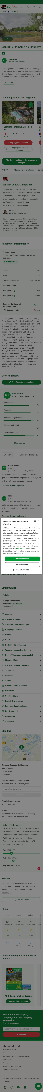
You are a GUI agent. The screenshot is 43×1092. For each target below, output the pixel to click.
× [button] (38, 521)
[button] (21, 570)
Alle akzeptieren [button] (22, 559)
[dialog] (21, 546)
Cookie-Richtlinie (20, 548)
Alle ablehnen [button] (22, 565)
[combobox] (35, 521)
